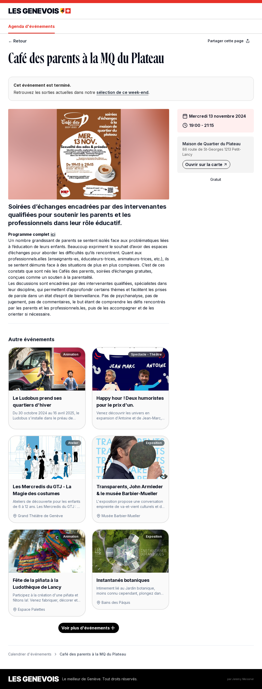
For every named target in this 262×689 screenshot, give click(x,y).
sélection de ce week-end (122, 92)
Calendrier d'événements (29, 654)
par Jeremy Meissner (240, 679)
